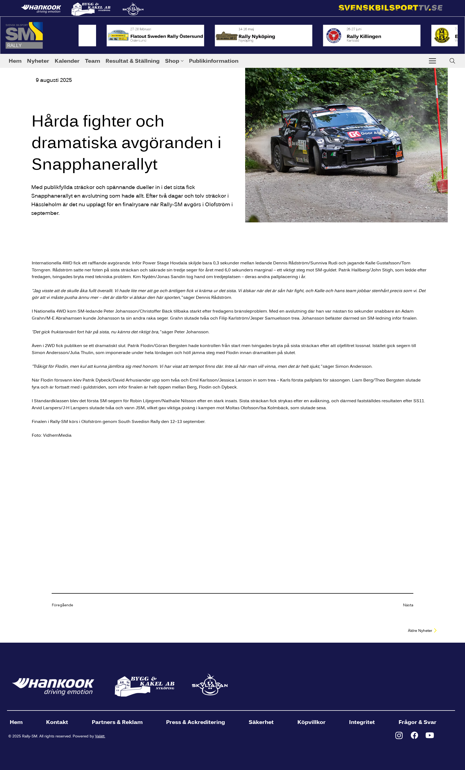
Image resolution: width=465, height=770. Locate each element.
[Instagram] (399, 735)
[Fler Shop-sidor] (182, 61)
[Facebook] (414, 735)
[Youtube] (430, 735)
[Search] (452, 60)
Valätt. (100, 736)
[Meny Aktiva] (432, 60)
